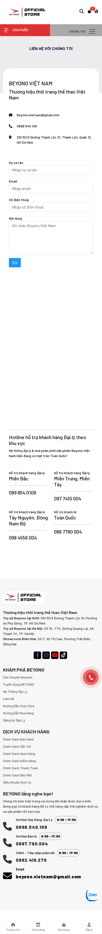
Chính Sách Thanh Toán (20, 768)
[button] (81, 11)
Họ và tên (16, 163)
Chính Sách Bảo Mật (17, 775)
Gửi (15, 262)
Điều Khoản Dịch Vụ (17, 782)
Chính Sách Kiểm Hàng (19, 761)
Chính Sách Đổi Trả (17, 746)
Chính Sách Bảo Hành (18, 739)
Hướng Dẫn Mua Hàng (18, 713)
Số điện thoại (19, 200)
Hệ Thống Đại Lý (15, 691)
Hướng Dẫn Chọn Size (18, 706)
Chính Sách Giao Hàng (19, 753)
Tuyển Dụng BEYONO (18, 684)
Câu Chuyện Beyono (17, 677)
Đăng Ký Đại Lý (14, 720)
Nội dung (15, 218)
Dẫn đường (25, 151)
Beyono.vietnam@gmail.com (38, 115)
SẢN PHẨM (20, 30)
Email (13, 181)
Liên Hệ (8, 699)
